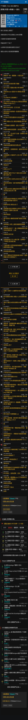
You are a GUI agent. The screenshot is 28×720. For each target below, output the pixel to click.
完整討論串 (7, 523)
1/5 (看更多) (10, 24)
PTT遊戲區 (3, 6)
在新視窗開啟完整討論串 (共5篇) (14, 555)
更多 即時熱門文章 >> (14, 687)
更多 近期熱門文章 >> (14, 622)
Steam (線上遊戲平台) (13, 6)
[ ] (7, 567)
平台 (10, 498)
